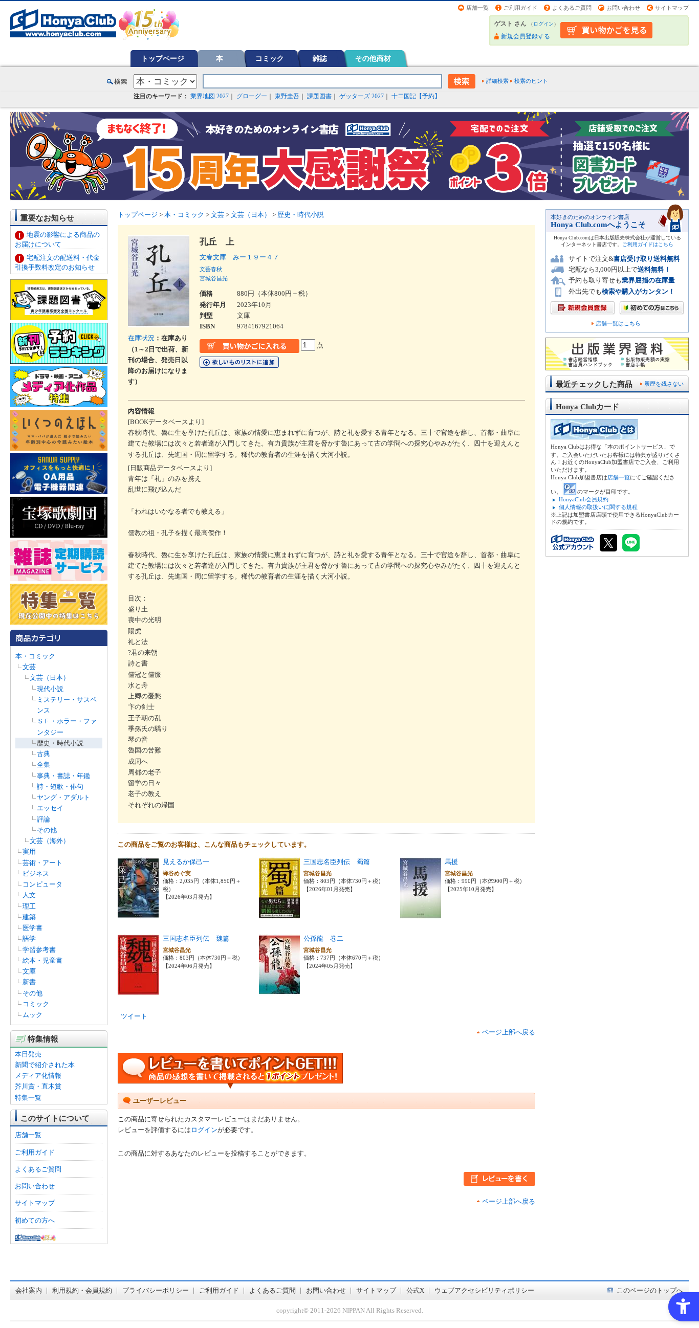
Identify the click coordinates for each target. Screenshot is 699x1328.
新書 (29, 982)
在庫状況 (141, 338)
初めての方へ (35, 1220)
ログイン (543, 24)
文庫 (29, 971)
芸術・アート (42, 863)
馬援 (451, 862)
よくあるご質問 (572, 8)
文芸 (29, 667)
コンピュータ (42, 884)
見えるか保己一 (186, 862)
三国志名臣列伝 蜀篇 (336, 862)
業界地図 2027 (209, 96)
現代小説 (50, 689)
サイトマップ (672, 8)
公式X (415, 1290)
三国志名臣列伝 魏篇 (196, 938)
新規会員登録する (525, 36)
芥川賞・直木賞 (38, 1086)
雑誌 (320, 58)
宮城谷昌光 (214, 278)
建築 (29, 917)
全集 (43, 764)
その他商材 (373, 58)
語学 (29, 938)
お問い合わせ (623, 8)
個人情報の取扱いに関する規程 (598, 507)
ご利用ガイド (520, 8)
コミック (269, 58)
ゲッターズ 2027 (361, 96)
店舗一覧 (477, 8)
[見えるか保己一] (138, 913)
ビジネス (36, 873)
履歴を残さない (664, 384)
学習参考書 (39, 950)
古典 (43, 754)
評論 (43, 819)
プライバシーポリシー (155, 1290)
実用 (29, 851)
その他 (47, 830)
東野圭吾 (287, 96)
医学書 (32, 928)
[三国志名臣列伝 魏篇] (138, 990)
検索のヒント (531, 81)
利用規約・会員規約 (82, 1290)
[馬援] (420, 913)
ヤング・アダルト (63, 797)
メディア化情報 (38, 1075)
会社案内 (28, 1290)
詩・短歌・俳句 (60, 786)
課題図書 (319, 96)
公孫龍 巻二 (323, 938)
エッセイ (50, 808)
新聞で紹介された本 (45, 1065)
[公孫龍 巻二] (279, 990)
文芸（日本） (50, 677)
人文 (29, 895)
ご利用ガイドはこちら (647, 244)
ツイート (134, 1016)
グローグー (251, 96)
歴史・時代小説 (60, 743)
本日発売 (28, 1054)
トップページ (162, 58)
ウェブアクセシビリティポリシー (484, 1290)
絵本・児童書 (42, 960)
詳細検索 (497, 81)
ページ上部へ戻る (508, 1032)
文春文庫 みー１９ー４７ (239, 257)
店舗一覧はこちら (618, 323)
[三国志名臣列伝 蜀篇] (279, 913)
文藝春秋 (211, 269)
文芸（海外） (50, 841)
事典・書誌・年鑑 (63, 776)
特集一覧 (28, 1097)
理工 (29, 906)
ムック (32, 1015)
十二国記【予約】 (416, 96)
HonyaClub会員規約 (583, 499)
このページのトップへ (650, 1290)
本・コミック (35, 656)
